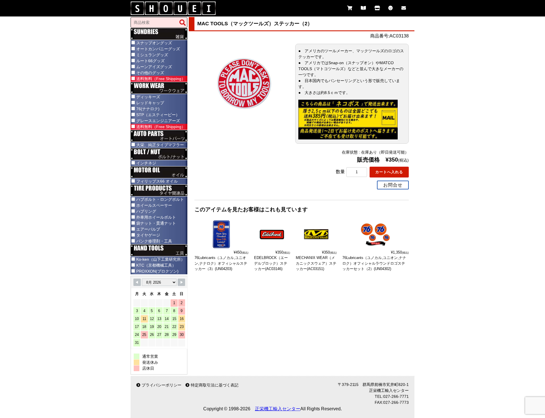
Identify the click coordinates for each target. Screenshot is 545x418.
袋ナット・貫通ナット (156, 223)
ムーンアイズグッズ (154, 66)
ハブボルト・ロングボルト (160, 199)
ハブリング (146, 211)
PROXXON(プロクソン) (157, 271)
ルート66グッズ (150, 60)
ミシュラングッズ (152, 55)
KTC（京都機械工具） (156, 265)
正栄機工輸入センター (277, 408)
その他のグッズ (150, 72)
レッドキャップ (150, 103)
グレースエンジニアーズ (158, 120)
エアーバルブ (148, 229)
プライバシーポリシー (161, 385)
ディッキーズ (148, 97)
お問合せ (393, 185)
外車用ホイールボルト (156, 217)
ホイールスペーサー (154, 205)
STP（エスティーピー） (158, 114)
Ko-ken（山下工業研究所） (160, 259)
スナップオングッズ (154, 43)
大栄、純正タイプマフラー (160, 145)
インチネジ (146, 163)
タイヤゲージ (148, 235)
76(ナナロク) (148, 108)
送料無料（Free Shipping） (160, 78)
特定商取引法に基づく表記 (214, 385)
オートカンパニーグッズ (158, 49)
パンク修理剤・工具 (154, 241)
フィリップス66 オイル (157, 181)
